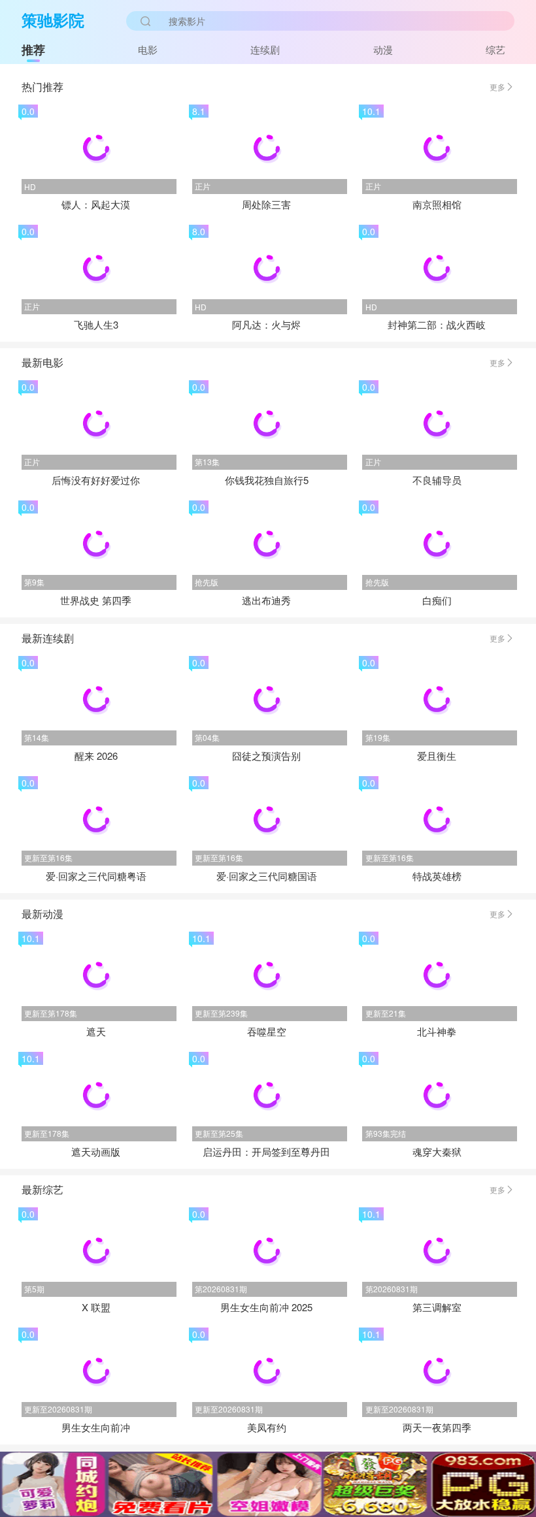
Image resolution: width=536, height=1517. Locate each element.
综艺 (495, 49)
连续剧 (265, 49)
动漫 (383, 49)
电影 (148, 49)
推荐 (33, 49)
